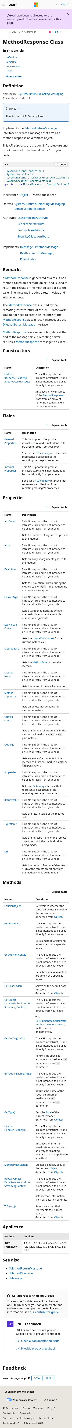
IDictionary (43, 453)
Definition (11, 57)
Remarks (11, 62)
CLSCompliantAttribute (32, 218)
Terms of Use (46, 1418)
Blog (50, 1408)
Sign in (65, 4)
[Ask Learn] (50, 32)
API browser (29, 32)
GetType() (9, 1112)
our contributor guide (44, 1312)
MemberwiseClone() (16, 1164)
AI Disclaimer (10, 1408)
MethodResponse (17, 278)
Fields (9, 71)
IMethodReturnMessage (40, 128)
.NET (15, 32)
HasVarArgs (11, 597)
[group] (36, 177)
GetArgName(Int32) (15, 954)
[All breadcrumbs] (6, 32)
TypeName (10, 824)
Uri (6, 851)
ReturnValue (11, 800)
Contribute (9, 1413)
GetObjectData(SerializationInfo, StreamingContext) (17, 1003)
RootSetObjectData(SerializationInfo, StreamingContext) (17, 1182)
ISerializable (28, 259)
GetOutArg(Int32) (14, 1038)
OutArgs (9, 744)
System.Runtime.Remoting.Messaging (41, 93)
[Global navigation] (3, 5)
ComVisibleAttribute (30, 230)
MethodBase (11, 648)
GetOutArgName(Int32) (17, 1073)
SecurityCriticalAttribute (33, 236)
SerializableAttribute (30, 224)
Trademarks (10, 1423)
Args (7, 545)
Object (23, 195)
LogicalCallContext (43, 638)
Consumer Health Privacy (17, 1418)
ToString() (10, 1206)
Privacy (24, 1413)
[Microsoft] (36, 4)
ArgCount (10, 521)
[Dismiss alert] (68, 13)
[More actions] (66, 32)
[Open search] (56, 5)
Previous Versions (33, 1408)
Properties (10, 772)
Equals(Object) (12, 905)
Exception (10, 569)
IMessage (26, 247)
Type (49, 1112)
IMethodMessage (46, 247)
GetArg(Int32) (12, 923)
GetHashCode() (13, 986)
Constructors (13, 66)
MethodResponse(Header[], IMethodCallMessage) (17, 378)
